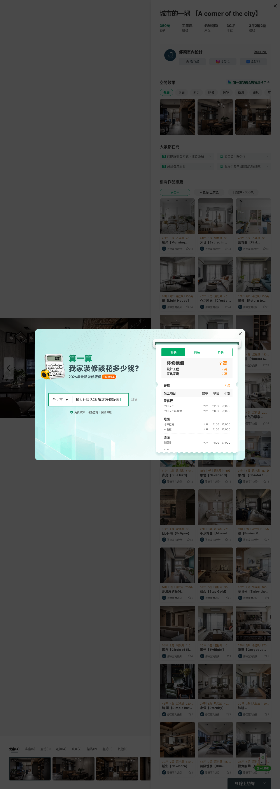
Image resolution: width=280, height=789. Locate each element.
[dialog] (140, 394)
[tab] (173, 352)
